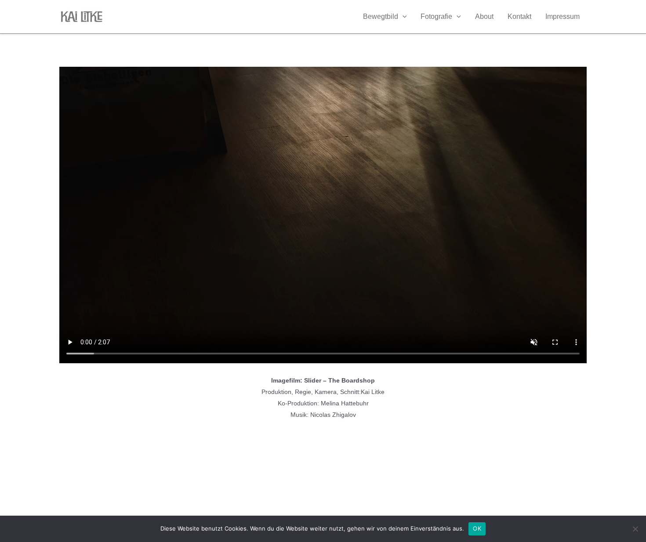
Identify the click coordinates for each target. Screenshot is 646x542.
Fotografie (436, 16)
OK (477, 528)
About (484, 16)
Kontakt (519, 16)
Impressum (562, 16)
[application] (402, 17)
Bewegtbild (380, 16)
